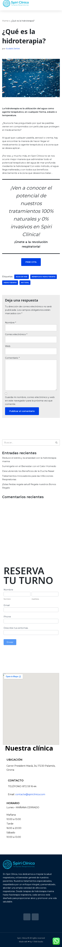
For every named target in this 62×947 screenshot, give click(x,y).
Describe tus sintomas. (16, 628)
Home (5, 21)
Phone (7, 616)
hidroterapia (10, 283)
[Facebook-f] (26, 916)
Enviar (10, 642)
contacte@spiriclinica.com (30, 794)
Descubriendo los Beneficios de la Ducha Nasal (28, 471)
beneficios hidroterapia (43, 277)
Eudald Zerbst (13, 48)
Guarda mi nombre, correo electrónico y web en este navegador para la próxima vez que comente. (30, 400)
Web (7, 346)
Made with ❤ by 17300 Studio (31, 941)
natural (25, 283)
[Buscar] (56, 442)
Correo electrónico (16, 334)
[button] (56, 3)
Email (7, 605)
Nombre (10, 322)
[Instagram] (35, 916)
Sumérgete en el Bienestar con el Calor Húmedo (29, 466)
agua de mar (21, 277)
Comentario (12, 357)
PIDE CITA (31, 262)
